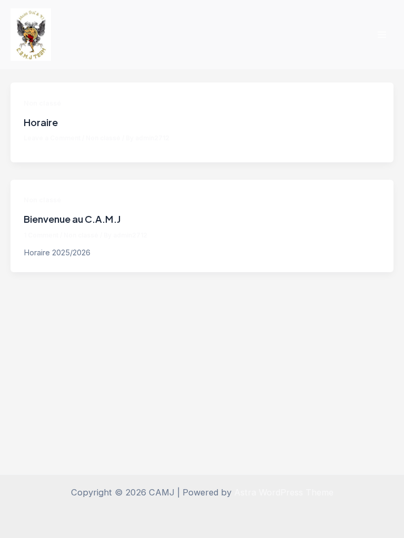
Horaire (41, 122)
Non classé (42, 103)
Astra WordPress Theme (284, 492)
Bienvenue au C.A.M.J (72, 219)
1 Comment (41, 235)
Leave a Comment (52, 138)
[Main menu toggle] (381, 35)
